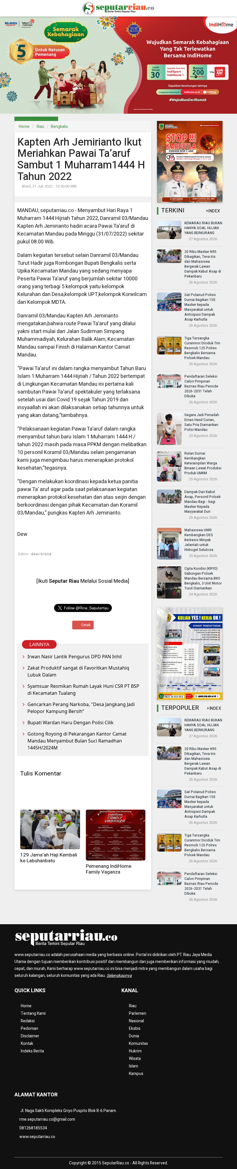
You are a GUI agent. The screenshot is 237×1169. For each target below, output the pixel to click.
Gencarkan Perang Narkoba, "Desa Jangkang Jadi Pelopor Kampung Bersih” (81, 707)
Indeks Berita (32, 1051)
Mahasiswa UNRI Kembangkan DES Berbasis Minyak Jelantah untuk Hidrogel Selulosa (198, 539)
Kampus (136, 1074)
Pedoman (29, 1028)
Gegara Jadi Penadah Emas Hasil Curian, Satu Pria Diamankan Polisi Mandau (201, 422)
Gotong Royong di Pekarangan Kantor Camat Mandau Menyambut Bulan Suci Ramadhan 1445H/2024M (77, 741)
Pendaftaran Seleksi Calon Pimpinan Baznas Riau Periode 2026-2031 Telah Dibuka (201, 386)
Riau (40, 127)
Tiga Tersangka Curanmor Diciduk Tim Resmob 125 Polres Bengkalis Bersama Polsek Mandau (202, 348)
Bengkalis (59, 127)
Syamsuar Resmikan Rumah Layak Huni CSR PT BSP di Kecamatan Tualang (83, 689)
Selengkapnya (119, 976)
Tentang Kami (33, 1013)
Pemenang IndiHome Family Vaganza (108, 869)
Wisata (135, 1059)
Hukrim (135, 1051)
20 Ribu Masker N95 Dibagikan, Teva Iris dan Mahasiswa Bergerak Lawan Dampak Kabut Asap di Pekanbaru (202, 264)
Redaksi (28, 1021)
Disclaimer (30, 1036)
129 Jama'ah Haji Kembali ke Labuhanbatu (48, 857)
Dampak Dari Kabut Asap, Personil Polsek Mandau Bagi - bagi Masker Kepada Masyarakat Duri (202, 501)
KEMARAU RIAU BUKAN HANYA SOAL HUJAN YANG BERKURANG (203, 228)
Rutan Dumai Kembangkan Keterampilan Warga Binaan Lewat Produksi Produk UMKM (202, 463)
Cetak (85, 625)
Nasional (136, 1021)
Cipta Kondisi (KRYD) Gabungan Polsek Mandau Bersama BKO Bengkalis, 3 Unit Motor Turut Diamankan (203, 578)
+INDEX (213, 211)
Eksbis (134, 1028)
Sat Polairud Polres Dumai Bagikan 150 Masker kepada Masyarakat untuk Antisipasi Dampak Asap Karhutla (200, 307)
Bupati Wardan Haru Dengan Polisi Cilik (70, 722)
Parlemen (137, 1013)
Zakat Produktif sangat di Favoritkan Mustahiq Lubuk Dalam (78, 671)
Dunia (134, 1036)
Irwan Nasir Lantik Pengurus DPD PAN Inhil (74, 656)
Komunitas (138, 1044)
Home (24, 127)
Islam (133, 1066)
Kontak (27, 1044)
